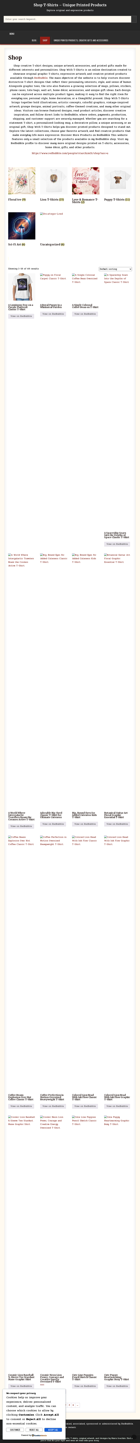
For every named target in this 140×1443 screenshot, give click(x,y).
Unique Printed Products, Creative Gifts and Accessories (81, 40)
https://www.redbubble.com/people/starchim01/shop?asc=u (70, 153)
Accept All (53, 1429)
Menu (12, 33)
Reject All (34, 1429)
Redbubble (40, 78)
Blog (34, 40)
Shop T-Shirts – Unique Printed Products (70, 5)
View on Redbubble (21, 316)
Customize (15, 1429)
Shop (45, 40)
